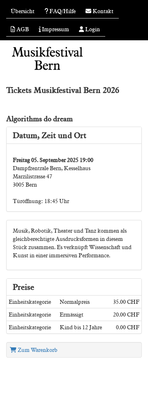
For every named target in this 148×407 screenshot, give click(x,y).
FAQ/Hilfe (62, 11)
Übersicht (23, 11)
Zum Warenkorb (37, 350)
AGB (22, 29)
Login (92, 29)
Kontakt (102, 11)
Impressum (55, 29)
